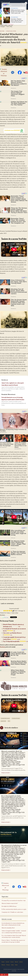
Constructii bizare (16, 718)
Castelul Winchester (5, 718)
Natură (16, 962)
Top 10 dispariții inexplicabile (15, 641)
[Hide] (0, 21)
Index (12, 965)
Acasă (2, 962)
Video (16, 965)
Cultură (7, 962)
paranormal (3, 721)
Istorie (12, 962)
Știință (21, 962)
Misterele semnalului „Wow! (8, 928)
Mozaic (8, 965)
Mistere (2, 31)
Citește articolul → (5, 772)
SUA (9, 721)
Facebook (2, 647)
